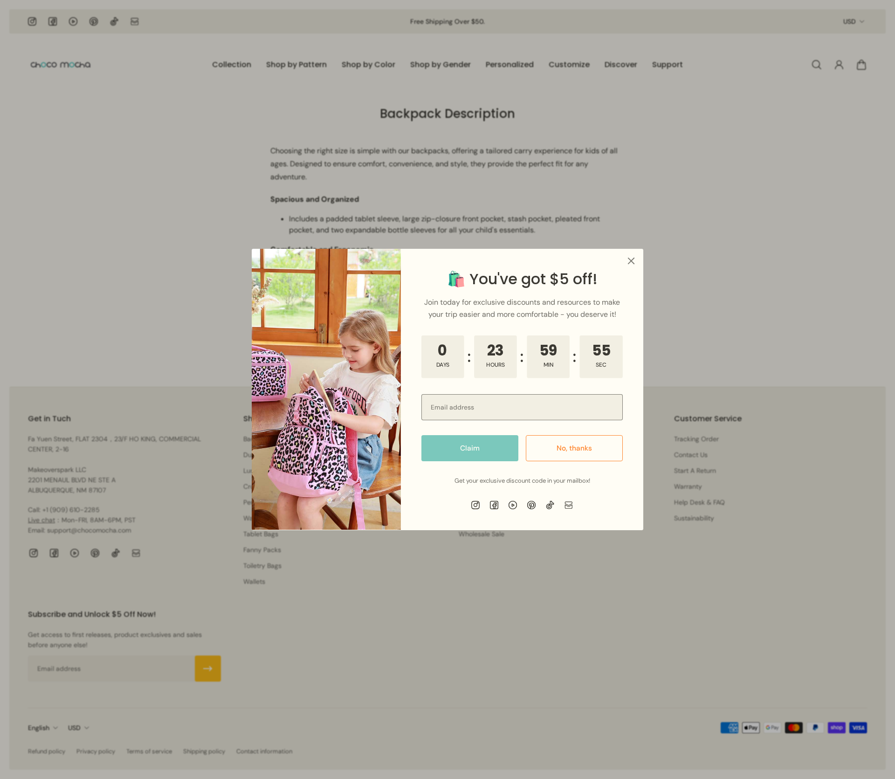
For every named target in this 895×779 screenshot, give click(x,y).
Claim (470, 448)
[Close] (631, 261)
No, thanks (574, 448)
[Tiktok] (550, 505)
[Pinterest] (531, 505)
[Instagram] (475, 505)
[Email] (568, 505)
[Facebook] (494, 505)
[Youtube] (512, 505)
